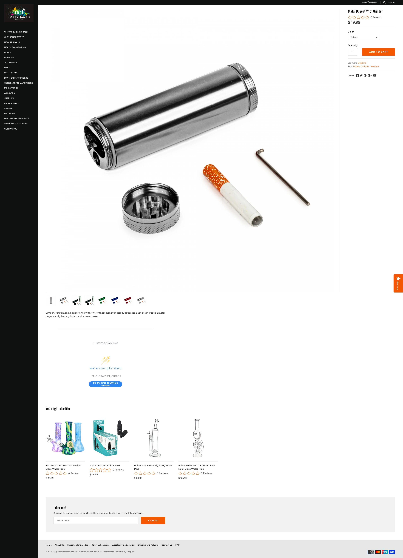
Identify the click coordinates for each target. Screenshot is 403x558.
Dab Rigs (9, 57)
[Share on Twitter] (361, 75)
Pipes (7, 67)
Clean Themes (95, 551)
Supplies (9, 98)
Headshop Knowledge (17, 118)
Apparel (9, 108)
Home (49, 545)
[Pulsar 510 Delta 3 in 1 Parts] (109, 438)
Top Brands (10, 62)
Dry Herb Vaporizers (16, 78)
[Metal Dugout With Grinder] (193, 150)
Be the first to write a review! (105, 384)
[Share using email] (374, 75)
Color (351, 31)
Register (373, 2)
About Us (59, 545)
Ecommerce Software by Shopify (118, 551)
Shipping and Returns (148, 545)
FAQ (177, 545)
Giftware (9, 113)
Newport (375, 66)
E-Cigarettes (11, 103)
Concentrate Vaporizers (18, 83)
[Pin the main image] (365, 75)
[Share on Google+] (370, 75)
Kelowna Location (100, 545)
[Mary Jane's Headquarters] (19, 13)
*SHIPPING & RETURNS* (15, 123)
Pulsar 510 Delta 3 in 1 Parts (105, 465)
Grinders (9, 93)
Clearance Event (14, 37)
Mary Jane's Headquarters (65, 551)
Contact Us (10, 129)
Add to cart (378, 51)
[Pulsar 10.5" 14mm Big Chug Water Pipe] (154, 438)
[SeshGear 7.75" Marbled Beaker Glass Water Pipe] (65, 438)
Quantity (353, 45)
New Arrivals (12, 42)
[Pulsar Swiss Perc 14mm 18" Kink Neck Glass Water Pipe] (198, 438)
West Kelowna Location (123, 545)
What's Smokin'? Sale (16, 32)
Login (364, 2)
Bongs (7, 52)
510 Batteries (11, 88)
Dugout (357, 66)
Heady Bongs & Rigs (15, 47)
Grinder (365, 66)
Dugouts (362, 63)
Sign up (153, 520)
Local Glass (10, 73)
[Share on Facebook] (357, 75)
